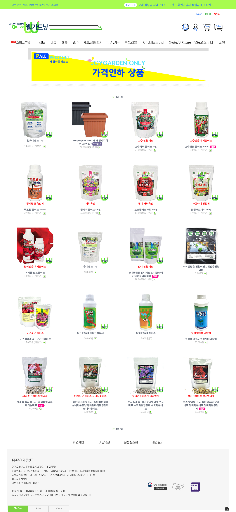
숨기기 (227, 509)
